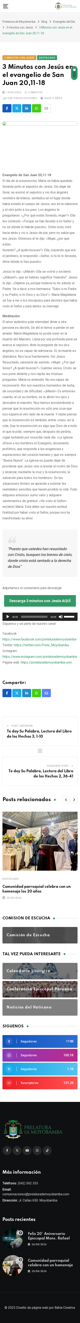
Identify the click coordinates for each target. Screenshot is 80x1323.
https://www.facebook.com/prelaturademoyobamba (39, 639)
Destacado (10, 878)
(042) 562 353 (28, 1183)
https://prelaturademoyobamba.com (46, 662)
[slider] (69, 616)
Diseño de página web (32, 1308)
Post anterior (22, 725)
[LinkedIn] (26, 108)
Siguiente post (58, 765)
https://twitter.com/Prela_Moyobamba (41, 645)
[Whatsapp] (36, 108)
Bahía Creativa (65, 1308)
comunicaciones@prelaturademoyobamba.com (35, 1194)
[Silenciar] (61, 617)
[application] (40, 617)
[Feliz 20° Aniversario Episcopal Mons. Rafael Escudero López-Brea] (12, 1238)
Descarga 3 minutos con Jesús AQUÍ (40, 601)
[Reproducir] (8, 617)
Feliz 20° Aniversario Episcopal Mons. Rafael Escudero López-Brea (49, 1238)
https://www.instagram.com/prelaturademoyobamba (39, 657)
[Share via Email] (46, 108)
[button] (66, 799)
